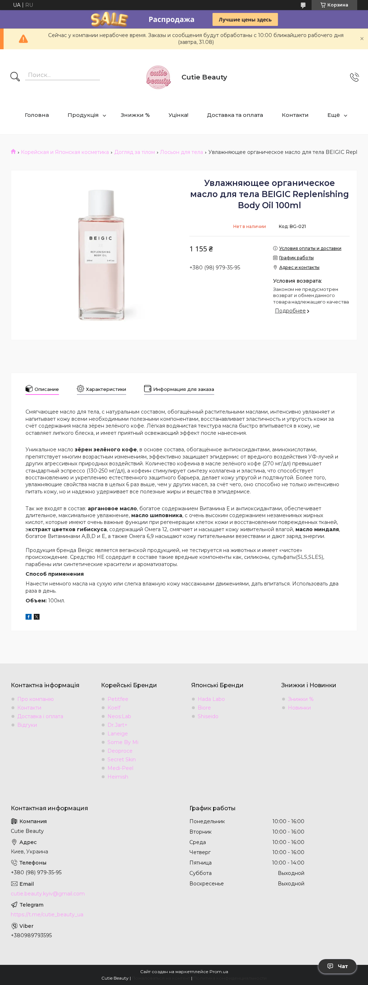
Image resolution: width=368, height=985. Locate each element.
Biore (204, 707)
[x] (37, 618)
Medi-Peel (120, 768)
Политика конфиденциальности (230, 978)
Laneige (117, 733)
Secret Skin (121, 759)
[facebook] (29, 618)
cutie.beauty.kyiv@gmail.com (48, 893)
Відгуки (27, 725)
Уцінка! (178, 114)
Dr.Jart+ (117, 725)
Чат (343, 966)
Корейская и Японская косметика (65, 152)
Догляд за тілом (134, 152)
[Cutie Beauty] (158, 77)
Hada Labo (211, 699)
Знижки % (135, 114)
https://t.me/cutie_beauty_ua (47, 914)
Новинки (299, 707)
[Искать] (15, 77)
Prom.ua (219, 971)
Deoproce (120, 751)
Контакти (295, 114)
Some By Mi (122, 742)
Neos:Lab (119, 716)
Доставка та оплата (235, 114)
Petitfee (117, 699)
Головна (37, 114)
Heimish (117, 777)
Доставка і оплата (40, 716)
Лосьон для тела (181, 152)
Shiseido (208, 716)
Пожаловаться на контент (161, 978)
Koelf (113, 707)
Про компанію (35, 699)
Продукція (83, 114)
